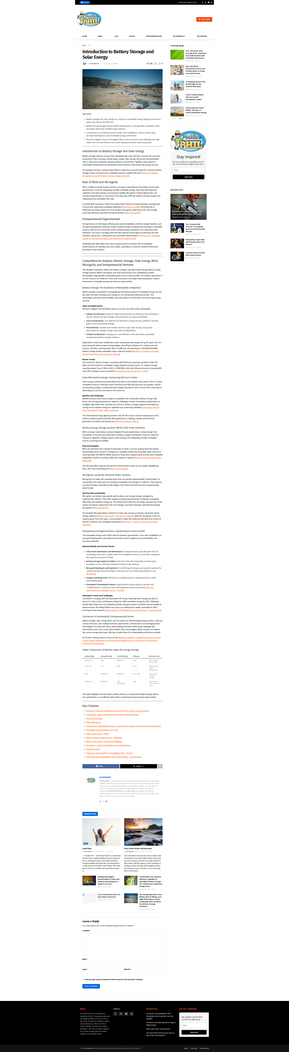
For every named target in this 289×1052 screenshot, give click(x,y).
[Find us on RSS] (211, 2)
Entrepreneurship (154, 36)
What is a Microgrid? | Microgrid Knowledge (115, 516)
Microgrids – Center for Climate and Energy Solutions (108, 745)
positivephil (94, 63)
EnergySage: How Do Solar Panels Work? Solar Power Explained (112, 715)
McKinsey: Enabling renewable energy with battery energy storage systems (117, 711)
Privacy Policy (204, 1048)
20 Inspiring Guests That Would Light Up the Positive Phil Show (195, 84)
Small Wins (87, 848)
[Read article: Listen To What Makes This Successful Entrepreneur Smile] (177, 98)
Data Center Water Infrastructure (138, 848)
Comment (86, 930)
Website (127, 969)
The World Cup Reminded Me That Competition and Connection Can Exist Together (159, 1016)
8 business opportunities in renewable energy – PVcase (109, 753)
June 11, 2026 (140, 851)
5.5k (198, 61)
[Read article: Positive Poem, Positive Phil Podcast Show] (177, 256)
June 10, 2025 (191, 102)
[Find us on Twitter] (205, 2)
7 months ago (107, 63)
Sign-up (86, 2)
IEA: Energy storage (131, 207)
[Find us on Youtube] (208, 2)
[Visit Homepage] (89, 19)
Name (85, 959)
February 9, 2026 (100, 851)
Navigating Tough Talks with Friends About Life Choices (195, 242)
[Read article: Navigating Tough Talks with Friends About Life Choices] (177, 243)
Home (84, 36)
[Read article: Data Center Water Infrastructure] (143, 832)
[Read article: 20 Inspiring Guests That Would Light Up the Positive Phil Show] (177, 85)
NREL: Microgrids (132, 213)
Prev (174, 118)
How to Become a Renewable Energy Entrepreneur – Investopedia (133, 610)
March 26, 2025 (191, 234)
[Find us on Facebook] (202, 2)
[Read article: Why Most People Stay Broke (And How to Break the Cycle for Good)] (188, 207)
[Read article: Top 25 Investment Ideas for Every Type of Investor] (89, 898)
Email (85, 969)
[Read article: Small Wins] (101, 832)
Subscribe (205, 19)
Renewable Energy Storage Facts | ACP (131, 371)
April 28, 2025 (103, 887)
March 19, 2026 (177, 217)
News (100, 36)
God (116, 36)
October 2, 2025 (191, 247)
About (186, 1048)
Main (89, 45)
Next (181, 118)
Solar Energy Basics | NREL (126, 421)
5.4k (198, 89)
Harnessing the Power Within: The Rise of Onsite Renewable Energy (196, 110)
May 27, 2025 (190, 61)
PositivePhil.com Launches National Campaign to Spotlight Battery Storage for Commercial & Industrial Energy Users (150, 881)
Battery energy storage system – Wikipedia (104, 738)
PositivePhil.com (90, 1048)
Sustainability (179, 36)
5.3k (198, 102)
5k (151, 851)
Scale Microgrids (93, 749)
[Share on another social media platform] (160, 766)
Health (132, 36)
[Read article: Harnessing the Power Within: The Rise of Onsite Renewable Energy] (177, 111)
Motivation (202, 36)
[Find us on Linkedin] (131, 1014)
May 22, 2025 (190, 89)
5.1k (112, 851)
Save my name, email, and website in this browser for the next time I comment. (114, 980)
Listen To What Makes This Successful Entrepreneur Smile (195, 97)
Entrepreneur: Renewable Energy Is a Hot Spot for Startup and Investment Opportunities (123, 726)
